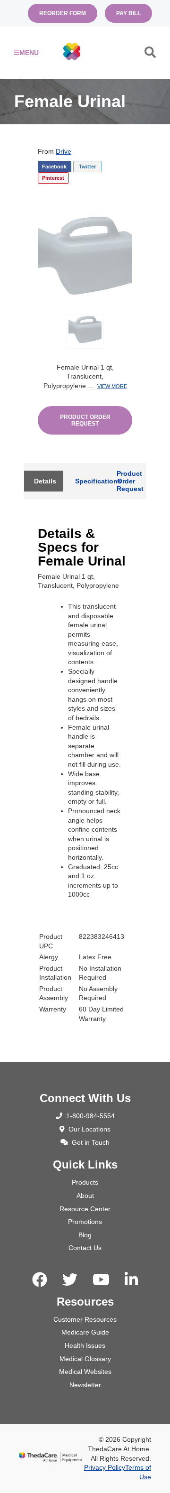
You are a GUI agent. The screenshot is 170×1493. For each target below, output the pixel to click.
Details (45, 481)
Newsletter (85, 1385)
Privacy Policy (104, 1467)
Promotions (85, 1221)
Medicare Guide (85, 1332)
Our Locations (89, 1129)
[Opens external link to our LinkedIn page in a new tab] (131, 1280)
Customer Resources (85, 1319)
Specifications (89, 481)
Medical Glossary (85, 1359)
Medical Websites (85, 1371)
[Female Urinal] (85, 253)
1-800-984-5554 (90, 1116)
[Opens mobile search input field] (150, 54)
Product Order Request (85, 420)
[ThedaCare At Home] (71, 52)
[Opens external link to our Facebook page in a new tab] (39, 1280)
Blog (85, 1235)
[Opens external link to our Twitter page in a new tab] (69, 1280)
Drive (63, 151)
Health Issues (85, 1345)
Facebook (54, 166)
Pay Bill (128, 13)
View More (112, 386)
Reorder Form (62, 13)
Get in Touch (91, 1142)
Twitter (87, 166)
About (85, 1195)
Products (85, 1182)
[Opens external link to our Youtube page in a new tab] (101, 1280)
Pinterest (53, 178)
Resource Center (85, 1209)
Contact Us (85, 1248)
